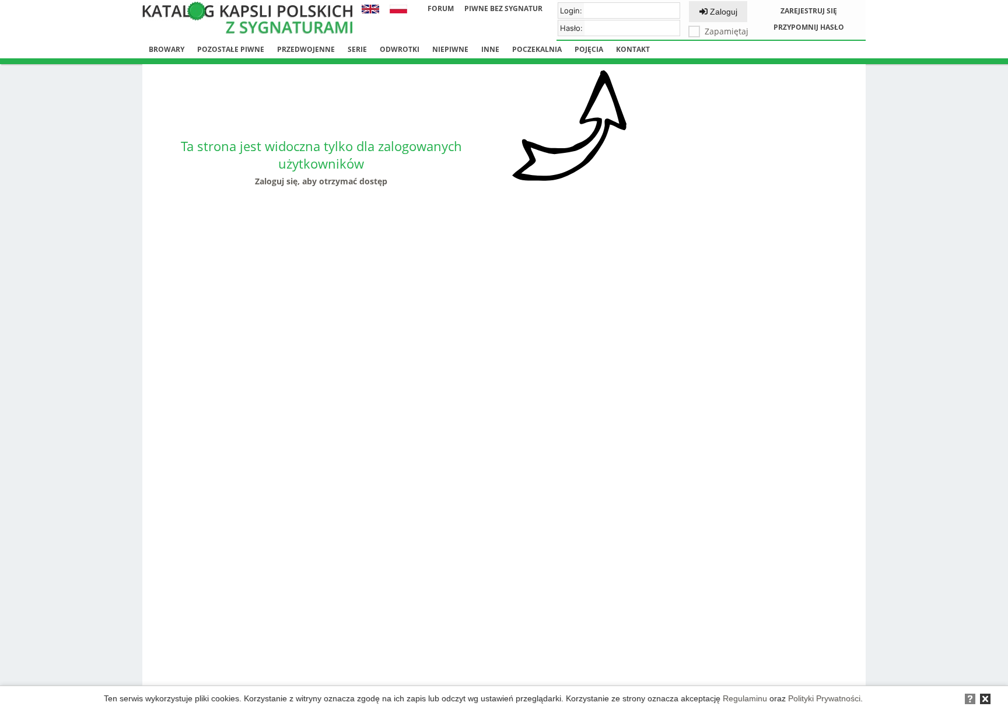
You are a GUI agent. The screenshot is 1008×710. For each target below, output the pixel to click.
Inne (490, 49)
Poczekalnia (537, 49)
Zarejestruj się (808, 11)
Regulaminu (745, 698)
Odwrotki (399, 49)
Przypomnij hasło (809, 27)
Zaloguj (722, 11)
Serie (357, 49)
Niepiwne (450, 49)
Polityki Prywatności (824, 698)
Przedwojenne (306, 49)
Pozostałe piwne (230, 49)
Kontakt (633, 49)
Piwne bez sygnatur (503, 8)
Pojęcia (589, 49)
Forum (441, 8)
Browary (166, 49)
